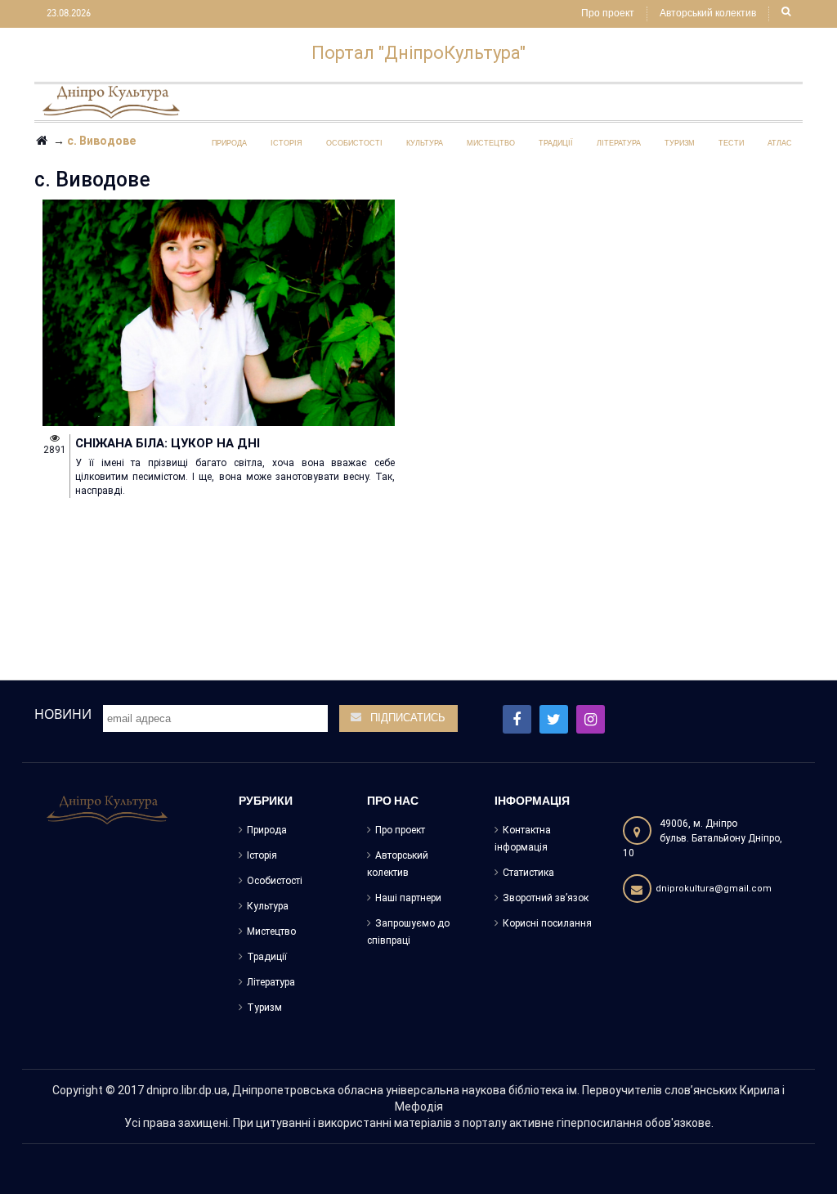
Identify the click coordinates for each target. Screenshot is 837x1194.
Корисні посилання (547, 923)
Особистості (274, 881)
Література (271, 982)
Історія (262, 855)
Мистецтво (271, 931)
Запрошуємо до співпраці (408, 932)
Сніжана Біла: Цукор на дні (167, 443)
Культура (268, 906)
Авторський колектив (708, 14)
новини (63, 714)
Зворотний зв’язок (546, 898)
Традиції (267, 957)
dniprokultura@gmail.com (714, 888)
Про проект (607, 14)
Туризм (264, 1007)
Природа (267, 830)
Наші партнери (408, 898)
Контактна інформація (523, 838)
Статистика (528, 872)
